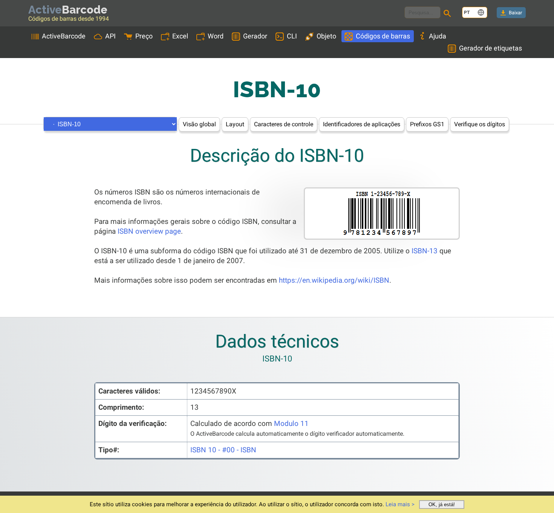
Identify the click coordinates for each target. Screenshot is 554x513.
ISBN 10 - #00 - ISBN (223, 450)
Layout (235, 124)
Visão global (199, 124)
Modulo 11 (291, 423)
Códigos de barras (383, 36)
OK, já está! (442, 504)
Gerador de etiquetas (490, 48)
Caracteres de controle (283, 124)
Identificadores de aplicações (361, 124)
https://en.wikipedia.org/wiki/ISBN (334, 280)
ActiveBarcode (64, 36)
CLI (292, 36)
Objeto (326, 36)
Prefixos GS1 (427, 124)
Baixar (515, 12)
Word (215, 36)
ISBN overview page (149, 231)
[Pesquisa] (448, 14)
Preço (144, 36)
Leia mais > (400, 504)
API (110, 36)
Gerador (255, 36)
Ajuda (437, 36)
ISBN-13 (425, 251)
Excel (180, 36)
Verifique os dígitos (479, 124)
